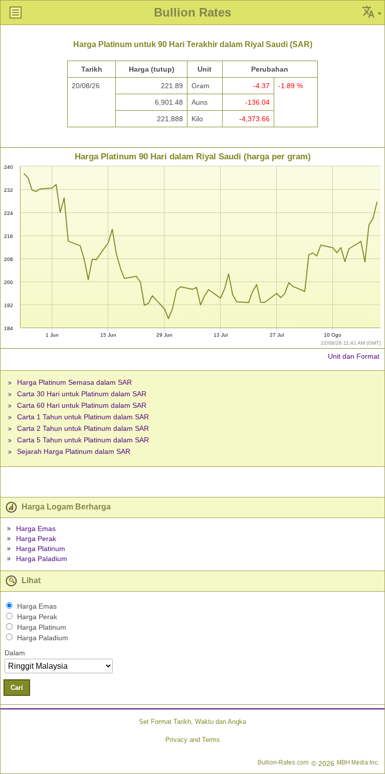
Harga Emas (36, 529)
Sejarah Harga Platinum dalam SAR (73, 451)
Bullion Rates (192, 12)
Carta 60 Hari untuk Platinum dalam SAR (81, 405)
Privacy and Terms (192, 739)
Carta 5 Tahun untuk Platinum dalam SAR (83, 440)
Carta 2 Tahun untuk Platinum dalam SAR (83, 428)
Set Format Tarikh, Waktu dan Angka (192, 721)
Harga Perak (36, 539)
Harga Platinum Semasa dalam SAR (74, 382)
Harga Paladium (41, 559)
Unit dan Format (353, 356)
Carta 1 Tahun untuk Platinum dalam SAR (83, 417)
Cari (17, 687)
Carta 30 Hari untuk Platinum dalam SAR (81, 394)
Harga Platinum (40, 549)
